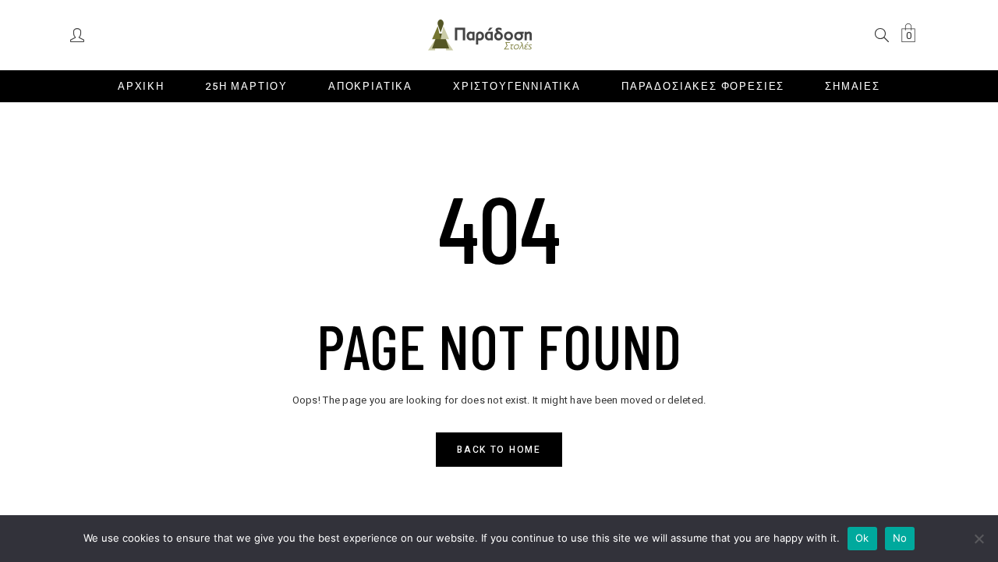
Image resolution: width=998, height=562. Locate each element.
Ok (862, 538)
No (900, 538)
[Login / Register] (78, 34)
